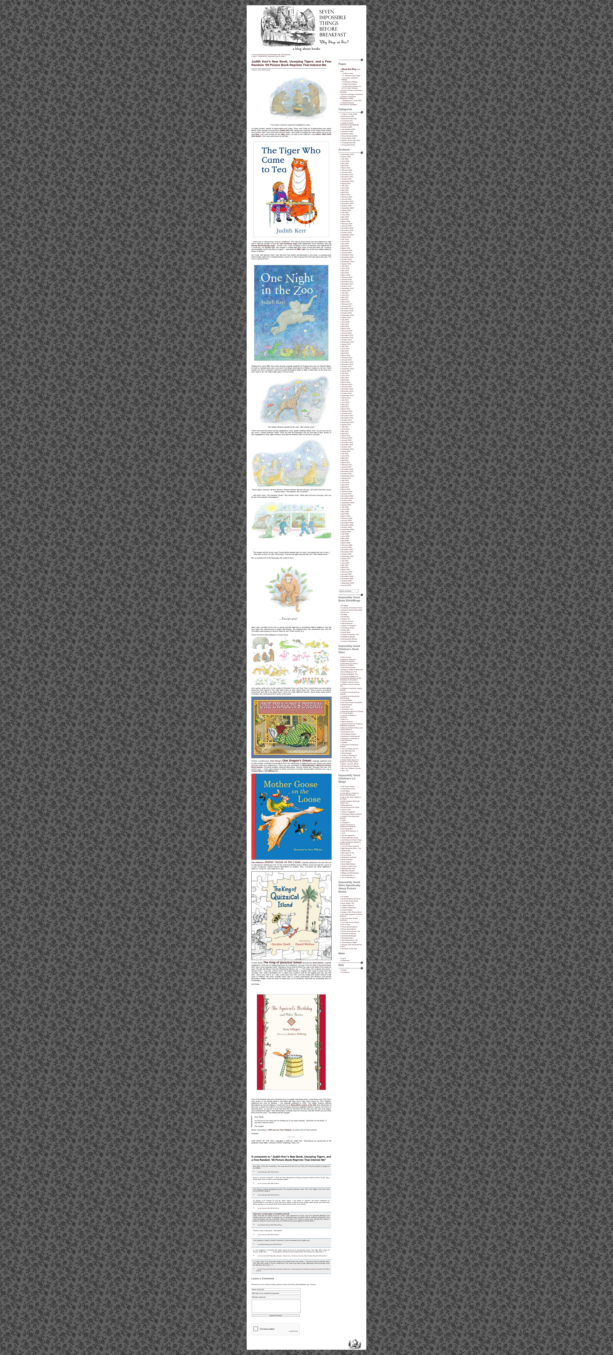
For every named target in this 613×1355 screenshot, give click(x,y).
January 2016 (346, 333)
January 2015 (346, 360)
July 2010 (345, 480)
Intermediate (346, 129)
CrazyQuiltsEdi (346, 700)
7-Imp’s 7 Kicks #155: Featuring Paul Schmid (267, 56)
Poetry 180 (345, 630)
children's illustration (348, 908)
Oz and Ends (346, 855)
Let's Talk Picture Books (350, 922)
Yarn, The (345, 770)
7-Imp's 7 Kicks (346, 114)
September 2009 (347, 503)
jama (260, 1195)
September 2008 (347, 529)
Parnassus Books (347, 628)
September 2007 (347, 556)
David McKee (318, 963)
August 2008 (346, 532)
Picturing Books (347, 938)
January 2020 (346, 226)
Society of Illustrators (349, 641)
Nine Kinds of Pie (347, 853)
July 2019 (345, 239)
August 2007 (346, 558)
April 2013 (345, 407)
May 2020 (345, 217)
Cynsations (345, 822)
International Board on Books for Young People (351, 712)
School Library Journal (349, 749)
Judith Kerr (284, 130)
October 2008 (346, 527)
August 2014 (346, 371)
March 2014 (345, 382)
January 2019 (346, 253)
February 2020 (346, 224)
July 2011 (344, 453)
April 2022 (345, 165)
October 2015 (346, 340)
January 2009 (346, 520)
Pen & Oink (345, 924)
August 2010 (346, 478)
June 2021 (345, 188)
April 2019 (345, 246)
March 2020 (345, 221)
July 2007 (345, 561)
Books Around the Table (350, 807)
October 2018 (346, 259)
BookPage (345, 617)
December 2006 (347, 576)
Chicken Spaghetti (348, 812)
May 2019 (345, 244)
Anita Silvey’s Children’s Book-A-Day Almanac (349, 794)
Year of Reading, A (348, 877)
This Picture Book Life (349, 940)
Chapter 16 (345, 619)
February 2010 (346, 491)
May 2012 (345, 431)
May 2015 (345, 351)
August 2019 (346, 237)
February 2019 (346, 250)
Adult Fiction (345, 116)
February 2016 (346, 331)
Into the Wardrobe (348, 835)
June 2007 (345, 563)
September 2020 (347, 208)
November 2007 (347, 552)
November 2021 (347, 177)
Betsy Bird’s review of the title (303, 1105)
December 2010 (347, 469)
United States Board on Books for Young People (349, 760)
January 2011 (346, 467)
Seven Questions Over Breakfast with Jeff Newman (272, 54)
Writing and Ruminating (350, 873)
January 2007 (346, 574)
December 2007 (347, 549)
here (257, 134)
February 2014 (346, 384)
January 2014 (346, 386)
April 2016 (345, 326)
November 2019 (347, 230)
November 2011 (347, 445)
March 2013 (345, 409)
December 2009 (347, 496)
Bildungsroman (346, 805)
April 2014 (345, 380)
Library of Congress (348, 625)
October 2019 (346, 232)
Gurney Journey (347, 621)
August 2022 (346, 157)
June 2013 (345, 402)
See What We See (348, 751)
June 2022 (345, 161)
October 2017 (346, 286)
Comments (345, 972)
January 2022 (346, 172)
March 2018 (345, 275)
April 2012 (345, 433)
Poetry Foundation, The (350, 634)
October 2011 (346, 447)
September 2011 (347, 449)
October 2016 (346, 313)
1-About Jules (348, 73)
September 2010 (347, 476)
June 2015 (345, 349)
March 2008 (345, 543)
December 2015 (347, 335)
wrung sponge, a (347, 875)
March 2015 (345, 355)
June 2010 (345, 482)
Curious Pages (346, 910)
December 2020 (347, 201)
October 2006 (346, 581)
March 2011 (345, 462)
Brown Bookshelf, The (349, 674)
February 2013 (346, 411)
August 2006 (346, 585)
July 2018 (345, 266)
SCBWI (344, 742)
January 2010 (346, 494)
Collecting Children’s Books (351, 814)
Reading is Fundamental (350, 736)
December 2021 (347, 174)
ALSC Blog (345, 791)
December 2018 (347, 255)
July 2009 (345, 507)
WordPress (345, 960)
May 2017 (345, 297)
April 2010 (345, 487)
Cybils (343, 820)
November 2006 (347, 578)
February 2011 (346, 465)
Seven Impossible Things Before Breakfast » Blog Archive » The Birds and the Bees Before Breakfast (286, 1256)
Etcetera (344, 127)
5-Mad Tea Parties (349, 84)
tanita (260, 1172)
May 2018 (345, 270)
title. (277, 771)
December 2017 (347, 282)
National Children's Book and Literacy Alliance (351, 728)
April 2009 (345, 514)
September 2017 (347, 288)
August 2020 (346, 210)
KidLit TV (344, 719)
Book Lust (345, 612)
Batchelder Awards (348, 667)
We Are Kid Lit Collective (350, 766)
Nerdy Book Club (347, 732)
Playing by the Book (348, 857)
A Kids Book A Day (348, 789)
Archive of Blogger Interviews (352, 94)
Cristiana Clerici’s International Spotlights (348, 103)
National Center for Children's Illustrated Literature (351, 724)
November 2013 (347, 391)
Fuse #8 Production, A (349, 831)
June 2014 (345, 375)
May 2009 (345, 511)
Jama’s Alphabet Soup (349, 838)
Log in (343, 958)
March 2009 (345, 516)
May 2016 (345, 324)
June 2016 (345, 322)
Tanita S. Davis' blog (348, 866)
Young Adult (345, 145)
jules (260, 1208)
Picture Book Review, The (350, 931)
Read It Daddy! (347, 859)
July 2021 (345, 186)
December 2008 (347, 523)
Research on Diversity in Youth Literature (349, 739)
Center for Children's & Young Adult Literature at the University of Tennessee (350, 678)
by (258, 1172)
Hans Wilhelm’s (257, 862)
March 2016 (345, 328)
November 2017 (347, 284)
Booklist (344, 614)
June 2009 (345, 509)
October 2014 (346, 366)
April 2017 (345, 299)
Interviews (345, 131)
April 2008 (345, 540)
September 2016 (347, 315)
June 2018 (345, 268)
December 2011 (347, 442)
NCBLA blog (345, 850)
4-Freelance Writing (350, 82)
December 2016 (347, 308)
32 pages (344, 896)
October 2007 (346, 554)
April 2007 (345, 567)
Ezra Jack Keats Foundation (351, 702)
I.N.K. (343, 833)
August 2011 (346, 451)
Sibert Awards (346, 753)
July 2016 (345, 319)
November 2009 (347, 498)
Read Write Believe (348, 864)
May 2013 (345, 404)
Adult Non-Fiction (347, 118)
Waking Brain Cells (348, 868)
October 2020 (346, 206)
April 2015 (345, 353)
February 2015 (346, 357)
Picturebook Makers (348, 933)
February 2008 (346, 545)
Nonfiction (345, 134)
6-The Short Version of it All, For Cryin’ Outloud (351, 87)
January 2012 (346, 440)
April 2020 (345, 219)
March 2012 (345, 436)
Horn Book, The (347, 709)
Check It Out (346, 809)
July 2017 (345, 293)
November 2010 (347, 471)
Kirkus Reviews (346, 623)
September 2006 (347, 583)
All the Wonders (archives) (350, 899)
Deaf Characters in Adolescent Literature (348, 825)
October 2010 (346, 474)
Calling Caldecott (347, 905)
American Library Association (351, 610)
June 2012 (345, 429)
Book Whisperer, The (349, 672)
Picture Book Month (348, 929)
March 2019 (345, 248)
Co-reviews (345, 121)
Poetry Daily (345, 632)
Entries (344, 970)
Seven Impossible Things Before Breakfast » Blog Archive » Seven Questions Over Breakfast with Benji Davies (289, 1269)
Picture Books (346, 136)
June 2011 (345, 456)
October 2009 (346, 500)
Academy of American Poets (351, 608)
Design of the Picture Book (351, 912)
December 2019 (347, 228)
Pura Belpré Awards (348, 734)
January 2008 (346, 547)
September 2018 (347, 261)
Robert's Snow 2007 (348, 140)
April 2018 (345, 273)
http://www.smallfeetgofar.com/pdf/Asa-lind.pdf (271, 1214)
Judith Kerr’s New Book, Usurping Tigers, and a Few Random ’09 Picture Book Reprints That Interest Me (291, 63)
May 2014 (345, 378)
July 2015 (345, 346)
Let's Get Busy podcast (350, 846)
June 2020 (345, 215)
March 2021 (345, 194)
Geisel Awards (346, 705)
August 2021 (346, 183)
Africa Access (346, 657)
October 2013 (346, 393)
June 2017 (345, 295)
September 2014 (347, 369)
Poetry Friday (346, 138)
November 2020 (347, 203)
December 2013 (347, 389)
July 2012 (345, 427)
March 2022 (345, 168)
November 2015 (347, 337)
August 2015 (346, 344)
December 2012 (347, 415)
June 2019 (345, 241)
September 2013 (347, 395)
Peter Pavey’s (276, 761)
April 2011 (345, 460)
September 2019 (347, 235)
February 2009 (346, 518)
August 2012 (346, 424)
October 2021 (346, 179)
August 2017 (346, 290)
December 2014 (347, 362)
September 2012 (347, 422)
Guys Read (345, 707)
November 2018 (347, 257)
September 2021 (347, 181)
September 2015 (347, 342)
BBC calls (301, 249)
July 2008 (345, 534)
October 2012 (346, 420)
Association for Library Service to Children (349, 664)
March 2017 (345, 302)
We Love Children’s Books (351, 768)
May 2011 (345, 458)
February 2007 (346, 572)
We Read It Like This (349, 949)
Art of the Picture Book (349, 901)
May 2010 (345, 485)
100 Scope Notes (347, 786)
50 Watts (344, 605)
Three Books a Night (349, 942)
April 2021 (345, 192)
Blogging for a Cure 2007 (352, 100)
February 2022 (346, 170)
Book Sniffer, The (347, 903)
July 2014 (345, 373)
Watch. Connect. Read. (350, 764)
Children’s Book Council (350, 682)
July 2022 (345, 159)
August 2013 (346, 398)
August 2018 (346, 264)
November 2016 (347, 311)
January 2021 (346, 199)
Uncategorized (346, 143)
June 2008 (345, 536)
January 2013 (346, 413)
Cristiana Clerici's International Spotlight (348, 124)
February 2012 (346, 438)
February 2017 (346, 304)
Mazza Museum (347, 721)
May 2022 (345, 163)
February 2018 (346, 277)
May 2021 (345, 190)
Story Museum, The (348, 758)
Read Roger (345, 862)
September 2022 (347, 154)
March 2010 (345, 489)
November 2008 (347, 525)
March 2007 (345, 570)
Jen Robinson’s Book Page (351, 840)
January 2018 (346, 279)
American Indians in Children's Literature (348, 660)
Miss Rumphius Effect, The (351, 848)
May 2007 (345, 565)
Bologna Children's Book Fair (352, 669)
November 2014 (347, 364)
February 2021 (346, 197)
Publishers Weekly (348, 637)
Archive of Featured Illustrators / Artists (348, 97)
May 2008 (345, 538)
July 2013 (345, 400)
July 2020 (345, 212)
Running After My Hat (349, 639)
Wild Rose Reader (348, 871)
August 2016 (346, 317)
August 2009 (346, 505)
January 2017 (346, 306)
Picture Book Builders (349, 927)
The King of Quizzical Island (282, 962)
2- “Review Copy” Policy (351, 76)
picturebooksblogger (348, 936)
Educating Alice (347, 829)
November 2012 (347, 418)
